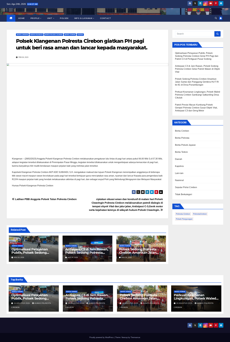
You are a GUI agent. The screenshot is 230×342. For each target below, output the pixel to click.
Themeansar (135, 337)
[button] (216, 18)
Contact (105, 18)
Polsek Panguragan (184, 219)
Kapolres (179, 166)
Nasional (179, 180)
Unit (50, 18)
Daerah (80, 34)
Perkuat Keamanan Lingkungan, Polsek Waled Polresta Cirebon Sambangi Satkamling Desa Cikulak (197, 95)
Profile (35, 18)
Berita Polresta (36, 34)
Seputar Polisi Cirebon (186, 187)
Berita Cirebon (22, 34)
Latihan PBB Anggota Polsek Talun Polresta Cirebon (46, 199)
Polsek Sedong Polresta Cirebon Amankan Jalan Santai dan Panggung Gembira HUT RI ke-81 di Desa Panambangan (197, 82)
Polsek (64, 18)
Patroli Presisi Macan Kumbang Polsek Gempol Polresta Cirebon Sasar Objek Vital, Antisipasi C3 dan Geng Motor (196, 108)
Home (21, 18)
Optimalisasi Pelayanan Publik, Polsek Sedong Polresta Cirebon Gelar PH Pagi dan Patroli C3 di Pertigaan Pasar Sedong (196, 56)
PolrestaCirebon (200, 214)
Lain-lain (179, 173)
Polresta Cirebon (183, 214)
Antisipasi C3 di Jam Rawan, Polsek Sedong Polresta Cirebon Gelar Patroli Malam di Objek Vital (197, 69)
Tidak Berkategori (183, 194)
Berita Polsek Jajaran (53, 34)
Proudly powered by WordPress (101, 337)
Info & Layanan (83, 18)
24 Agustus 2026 (22, 303)
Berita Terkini (70, 34)
